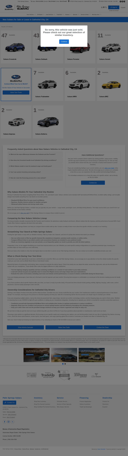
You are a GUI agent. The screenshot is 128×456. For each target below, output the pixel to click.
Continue (64, 41)
